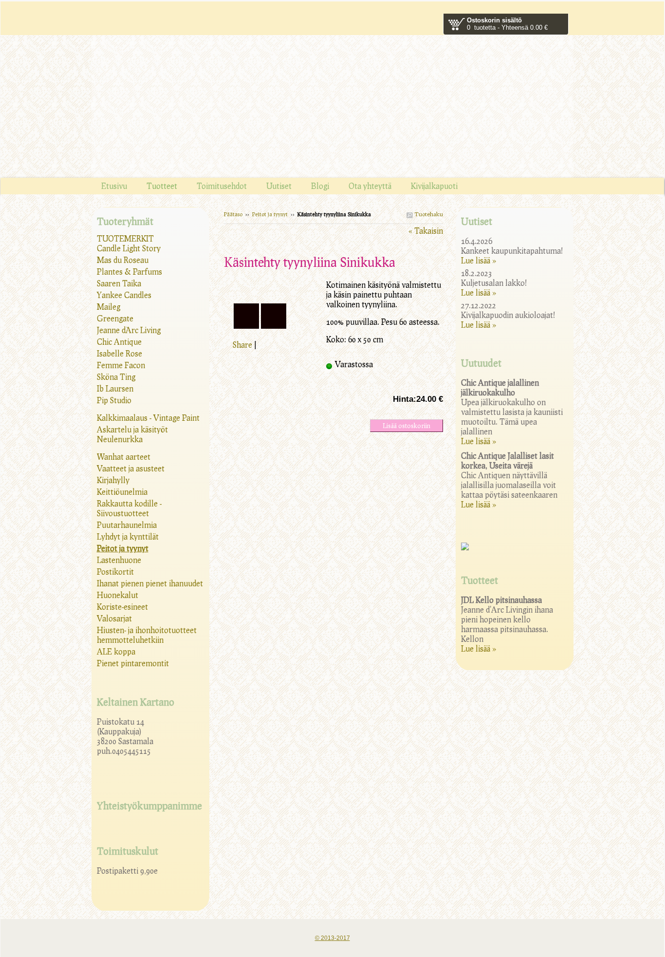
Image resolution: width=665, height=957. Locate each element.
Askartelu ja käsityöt (132, 429)
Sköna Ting (116, 376)
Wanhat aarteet (123, 456)
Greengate (115, 318)
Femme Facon (121, 365)
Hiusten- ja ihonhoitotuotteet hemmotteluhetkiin (147, 634)
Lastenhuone (119, 559)
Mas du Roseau (122, 259)
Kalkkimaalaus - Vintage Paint (148, 417)
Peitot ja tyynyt (270, 214)
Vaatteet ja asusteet (131, 468)
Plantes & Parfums (129, 271)
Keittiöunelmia (122, 491)
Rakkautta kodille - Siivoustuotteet (129, 508)
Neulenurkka (120, 439)
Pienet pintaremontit (133, 663)
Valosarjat (114, 618)
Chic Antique (119, 341)
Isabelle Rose (119, 353)
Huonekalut (117, 595)
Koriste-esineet (122, 606)
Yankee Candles (124, 295)
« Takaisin (425, 230)
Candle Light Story (129, 248)
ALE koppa (116, 651)
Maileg (108, 306)
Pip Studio (114, 400)
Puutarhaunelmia (127, 524)
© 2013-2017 (332, 938)
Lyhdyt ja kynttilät (128, 536)
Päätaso (233, 214)
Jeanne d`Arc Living (129, 330)
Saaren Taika (119, 283)
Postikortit (115, 571)
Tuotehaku (428, 214)
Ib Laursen (115, 388)
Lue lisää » (478, 260)
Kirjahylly (113, 480)
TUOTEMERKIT (125, 238)
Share (242, 344)
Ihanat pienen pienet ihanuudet (150, 583)
